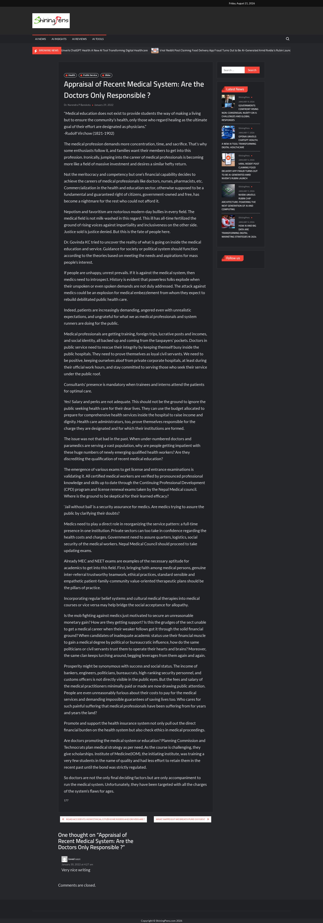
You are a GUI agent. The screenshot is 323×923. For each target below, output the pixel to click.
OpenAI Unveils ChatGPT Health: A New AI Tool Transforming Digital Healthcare (82, 50)
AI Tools (98, 38)
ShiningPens (244, 97)
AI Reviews (79, 38)
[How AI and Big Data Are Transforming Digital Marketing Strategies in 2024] (228, 221)
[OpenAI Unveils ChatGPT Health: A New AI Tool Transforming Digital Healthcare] (228, 132)
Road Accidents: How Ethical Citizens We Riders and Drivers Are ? (105, 819)
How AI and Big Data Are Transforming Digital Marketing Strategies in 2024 (239, 231)
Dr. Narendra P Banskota (77, 104)
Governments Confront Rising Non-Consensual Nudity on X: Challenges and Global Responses (240, 112)
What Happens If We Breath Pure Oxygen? (180, 819)
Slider (108, 75)
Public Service (90, 75)
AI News (40, 38)
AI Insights (59, 38)
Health (71, 75)
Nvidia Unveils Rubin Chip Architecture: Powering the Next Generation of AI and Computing (239, 201)
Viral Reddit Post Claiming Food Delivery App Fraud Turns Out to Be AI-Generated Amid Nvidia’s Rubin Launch (208, 50)
